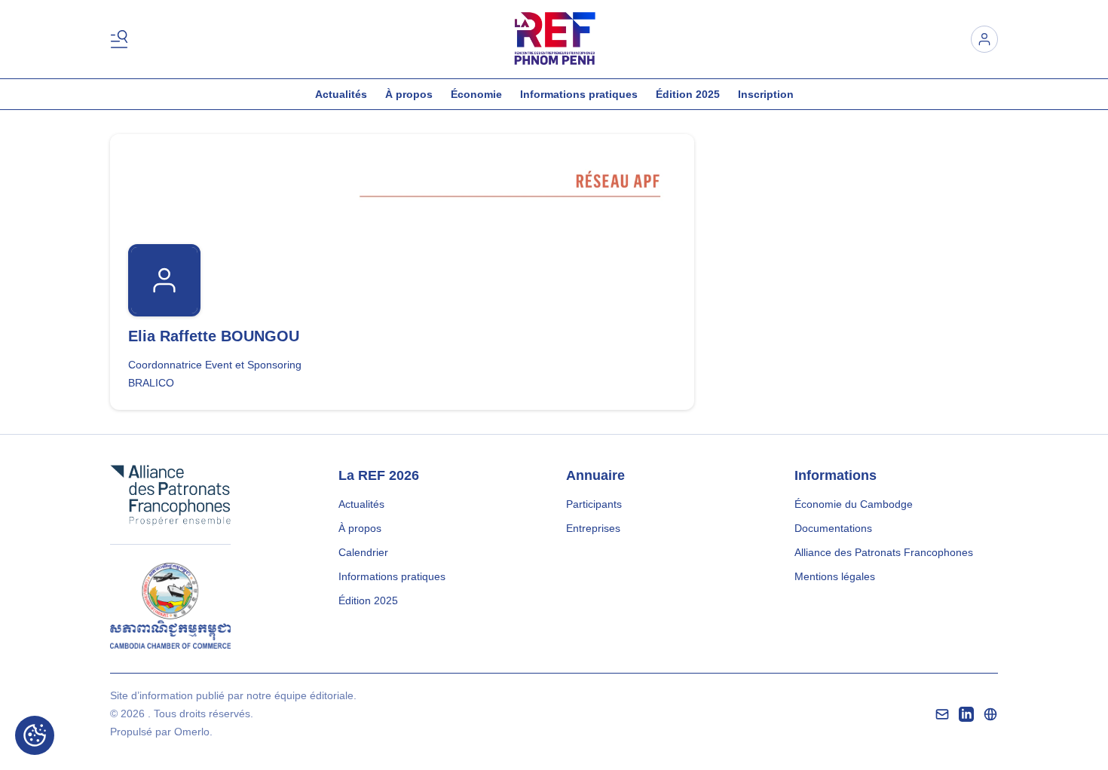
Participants (594, 504)
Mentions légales (834, 576)
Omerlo (192, 732)
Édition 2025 (688, 94)
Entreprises (593, 528)
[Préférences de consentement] (34, 735)
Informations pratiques (579, 94)
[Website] (990, 714)
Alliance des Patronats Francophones (883, 552)
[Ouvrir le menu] (122, 39)
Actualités (341, 94)
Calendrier (363, 552)
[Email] (942, 714)
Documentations (833, 528)
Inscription (766, 94)
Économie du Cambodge (853, 504)
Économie (476, 94)
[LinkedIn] (966, 714)
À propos (409, 94)
